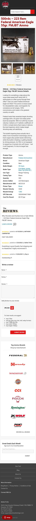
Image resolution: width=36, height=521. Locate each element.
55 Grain (21, 166)
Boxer (20, 186)
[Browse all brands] (32, 432)
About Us (18, 474)
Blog (18, 470)
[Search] (32, 12)
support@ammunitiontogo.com (14, 513)
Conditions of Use (25, 486)
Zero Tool (18, 466)
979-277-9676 (7, 509)
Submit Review (19, 332)
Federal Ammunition (25, 158)
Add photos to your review (10, 301)
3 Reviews (19, 85)
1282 (20, 192)
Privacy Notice (14, 486)
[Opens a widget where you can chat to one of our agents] (7, 517)
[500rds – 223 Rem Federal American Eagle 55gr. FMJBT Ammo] (18, 45)
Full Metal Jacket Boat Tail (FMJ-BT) (25, 169)
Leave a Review (7, 224)
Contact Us (18, 478)
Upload (6, 308)
